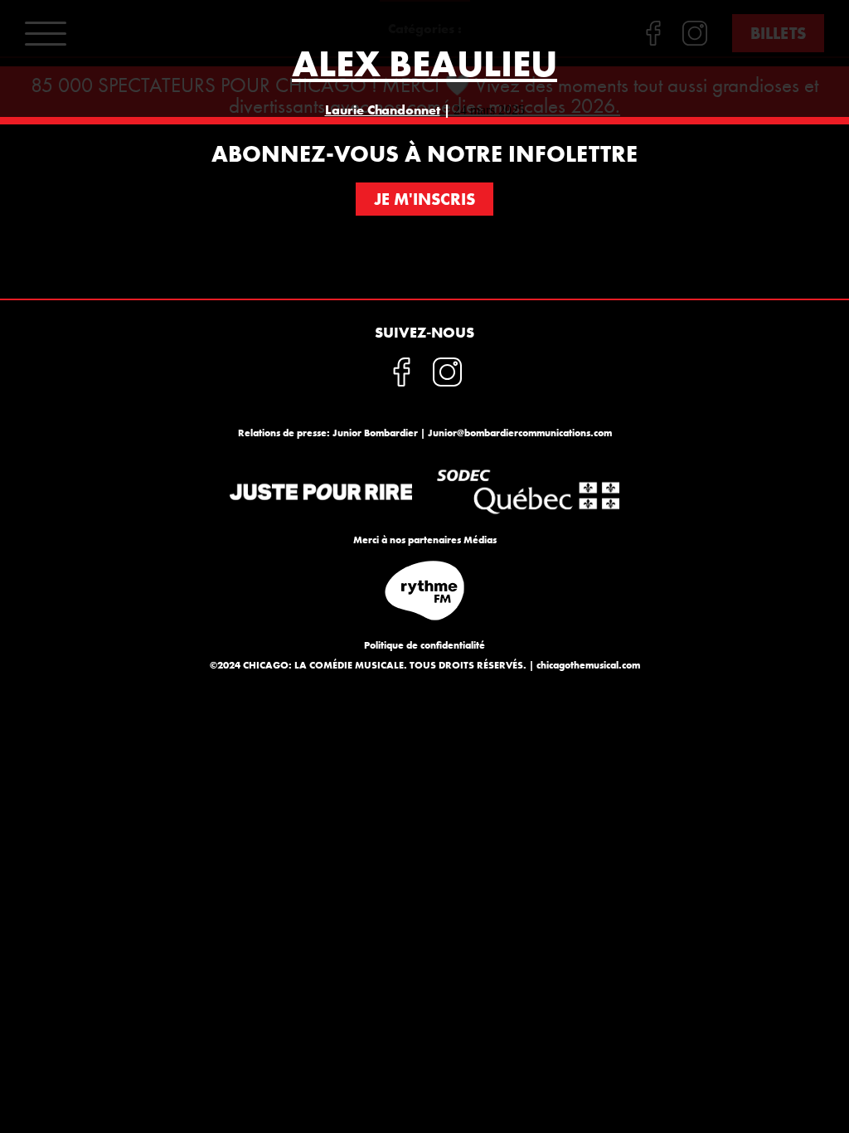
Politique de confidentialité (424, 645)
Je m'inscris (424, 199)
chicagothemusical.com (588, 665)
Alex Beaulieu (424, 64)
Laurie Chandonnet (382, 110)
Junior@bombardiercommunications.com (520, 433)
